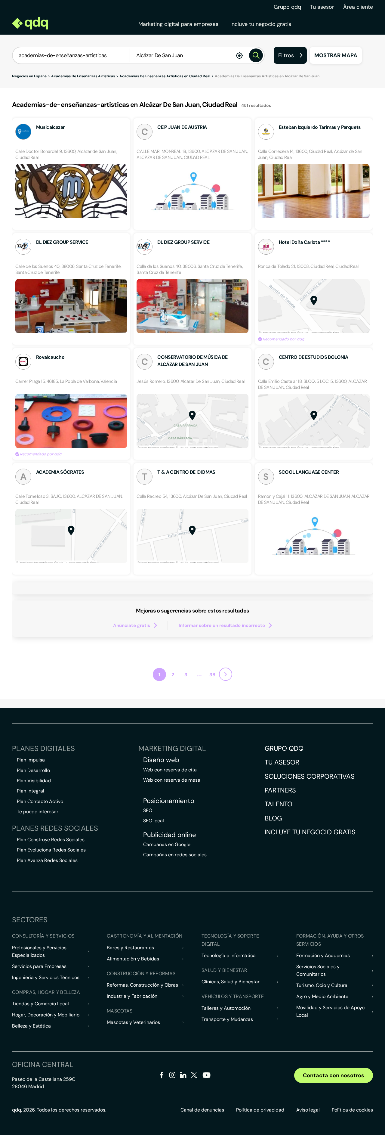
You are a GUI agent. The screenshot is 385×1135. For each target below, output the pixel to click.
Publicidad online (169, 835)
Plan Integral (30, 791)
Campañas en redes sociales (175, 854)
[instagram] (172, 1076)
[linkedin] (183, 1076)
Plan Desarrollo (33, 770)
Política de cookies (352, 1110)
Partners (280, 790)
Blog (273, 818)
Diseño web (161, 760)
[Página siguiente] (225, 674)
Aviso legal (308, 1110)
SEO (147, 810)
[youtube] (206, 1077)
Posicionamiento (168, 801)
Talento (278, 804)
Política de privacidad (260, 1110)
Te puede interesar (37, 811)
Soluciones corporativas (310, 776)
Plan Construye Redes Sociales (51, 839)
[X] (194, 1076)
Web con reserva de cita (170, 770)
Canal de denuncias (202, 1110)
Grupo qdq (287, 7)
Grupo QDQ (284, 748)
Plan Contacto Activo (40, 801)
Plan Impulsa (31, 760)
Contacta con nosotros (333, 1075)
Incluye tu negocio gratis (260, 24)
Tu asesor (322, 7)
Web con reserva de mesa (171, 780)
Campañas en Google (166, 844)
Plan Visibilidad (34, 780)
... (199, 673)
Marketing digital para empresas (178, 24)
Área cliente (358, 7)
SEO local (153, 820)
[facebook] (162, 1076)
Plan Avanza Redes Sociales (47, 860)
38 (212, 674)
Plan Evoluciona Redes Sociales (51, 850)
